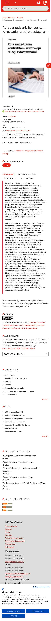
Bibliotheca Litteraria (13, 431)
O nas (7, 532)
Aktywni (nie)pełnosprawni (16, 422)
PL (16, 3)
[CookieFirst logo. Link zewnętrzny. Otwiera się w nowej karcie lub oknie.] (3, 589)
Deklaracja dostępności (15, 541)
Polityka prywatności (41, 587)
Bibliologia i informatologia (16, 378)
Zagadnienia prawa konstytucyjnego (17, 462)
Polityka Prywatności (14, 538)
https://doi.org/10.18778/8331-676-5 (18, 130)
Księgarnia (9, 547)
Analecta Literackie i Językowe (17, 425)
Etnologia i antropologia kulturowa (19, 391)
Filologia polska (11, 395)
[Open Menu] (6, 3)
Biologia (8, 381)
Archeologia (10, 375)
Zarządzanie (11, 116)
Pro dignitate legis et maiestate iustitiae (19, 455)
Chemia (8, 385)
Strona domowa (8, 17)
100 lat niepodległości (14, 412)
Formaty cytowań (14, 354)
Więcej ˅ (45, 399)
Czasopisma (10, 544)
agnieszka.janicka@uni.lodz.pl (17, 573)
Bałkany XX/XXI (11, 428)
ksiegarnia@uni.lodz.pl (14, 561)
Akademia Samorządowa (15, 415)
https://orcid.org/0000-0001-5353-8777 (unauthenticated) (24, 111)
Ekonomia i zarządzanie (24, 150)
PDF (6, 165)
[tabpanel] (25, 237)
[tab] (9, 174)
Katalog (20, 17)
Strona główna (11, 526)
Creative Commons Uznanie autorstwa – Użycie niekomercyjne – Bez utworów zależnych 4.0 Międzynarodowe (23, 325)
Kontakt (8, 535)
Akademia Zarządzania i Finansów (18, 418)
